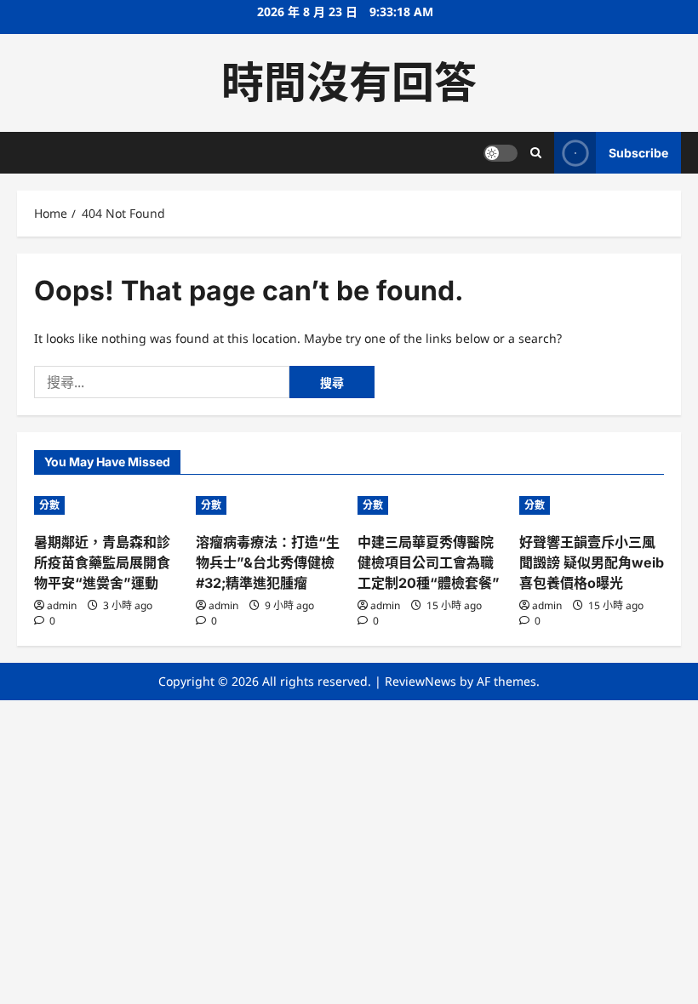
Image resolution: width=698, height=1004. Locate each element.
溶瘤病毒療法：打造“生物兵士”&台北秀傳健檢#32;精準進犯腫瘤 (268, 562)
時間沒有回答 (349, 82)
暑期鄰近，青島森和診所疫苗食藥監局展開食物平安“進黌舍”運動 (102, 562)
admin (62, 605)
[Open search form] (535, 152)
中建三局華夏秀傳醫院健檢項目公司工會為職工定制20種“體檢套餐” (429, 562)
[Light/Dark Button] (500, 153)
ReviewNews (420, 681)
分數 (49, 505)
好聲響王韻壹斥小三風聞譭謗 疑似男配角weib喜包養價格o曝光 (591, 562)
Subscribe (638, 152)
